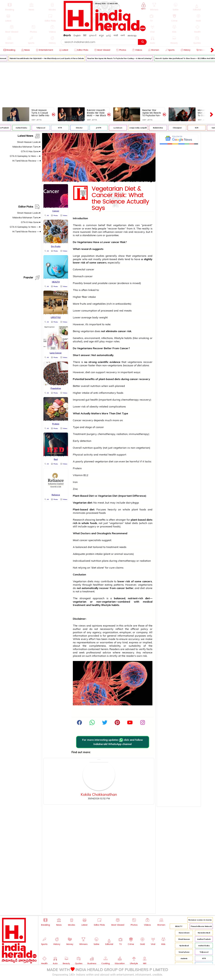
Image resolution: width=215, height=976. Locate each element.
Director (73, 128)
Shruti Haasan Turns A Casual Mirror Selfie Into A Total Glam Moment (40, 113)
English (77, 35)
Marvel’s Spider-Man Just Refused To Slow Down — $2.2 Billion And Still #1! (179, 58)
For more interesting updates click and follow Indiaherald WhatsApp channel (112, 742)
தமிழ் (108, 35)
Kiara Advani (184, 933)
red (121, 310)
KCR (190, 128)
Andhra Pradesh (204, 939)
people (102, 228)
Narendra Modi (204, 933)
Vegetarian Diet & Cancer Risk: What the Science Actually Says (120, 198)
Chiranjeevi (171, 128)
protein (90, 554)
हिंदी (84, 35)
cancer (77, 228)
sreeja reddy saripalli (131, 128)
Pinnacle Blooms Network (201, 926)
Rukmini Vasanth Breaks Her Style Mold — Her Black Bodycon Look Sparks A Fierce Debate (41, 58)
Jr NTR (92, 128)
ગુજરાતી (92, 35)
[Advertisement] (107, 84)
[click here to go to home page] (104, 30)
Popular (28, 278)
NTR (54, 128)
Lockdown (111, 128)
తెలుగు (67, 35)
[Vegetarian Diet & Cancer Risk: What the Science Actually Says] (98, 181)
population (87, 255)
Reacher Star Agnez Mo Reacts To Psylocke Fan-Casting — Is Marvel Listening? (113, 58)
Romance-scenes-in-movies (200, 920)
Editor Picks (25, 207)
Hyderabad (184, 945)
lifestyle (119, 338)
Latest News (25, 136)
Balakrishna (152, 128)
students (184, 958)
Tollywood (34, 128)
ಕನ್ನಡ (101, 35)
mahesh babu (15, 128)
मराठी (116, 35)
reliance (147, 652)
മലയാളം (132, 35)
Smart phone (184, 952)
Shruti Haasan (184, 939)
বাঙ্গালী (123, 35)
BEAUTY (178, 926)
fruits (83, 303)
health (94, 399)
